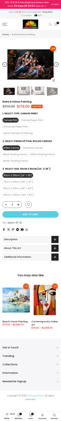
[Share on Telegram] (17, 229)
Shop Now (47, 12)
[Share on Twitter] (8, 229)
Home (5, 34)
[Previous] (4, 64)
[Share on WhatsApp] (26, 229)
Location (27, 15)
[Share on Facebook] (3, 229)
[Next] (56, 64)
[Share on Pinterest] (13, 229)
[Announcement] (27, 4)
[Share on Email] (22, 229)
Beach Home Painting (15, 321)
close (56, 4)
